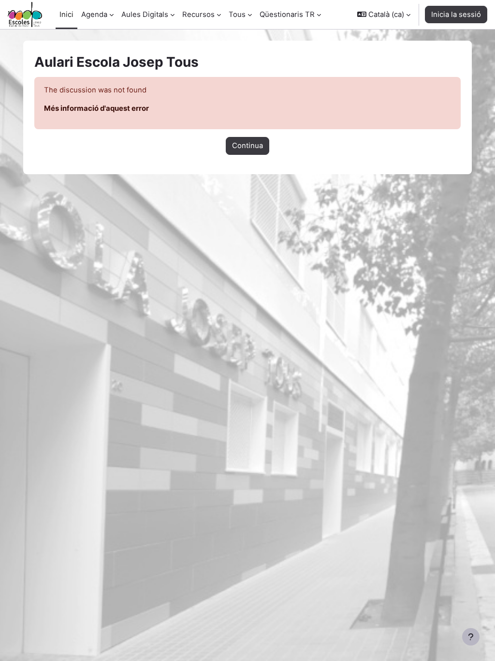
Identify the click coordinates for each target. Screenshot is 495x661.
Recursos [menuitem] (198, 14)
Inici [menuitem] (66, 14)
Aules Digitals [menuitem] (144, 14)
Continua (247, 145)
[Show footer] (471, 637)
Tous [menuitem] (237, 14)
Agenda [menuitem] (94, 14)
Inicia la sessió (456, 14)
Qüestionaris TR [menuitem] (287, 14)
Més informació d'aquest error (96, 108)
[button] (384, 14)
